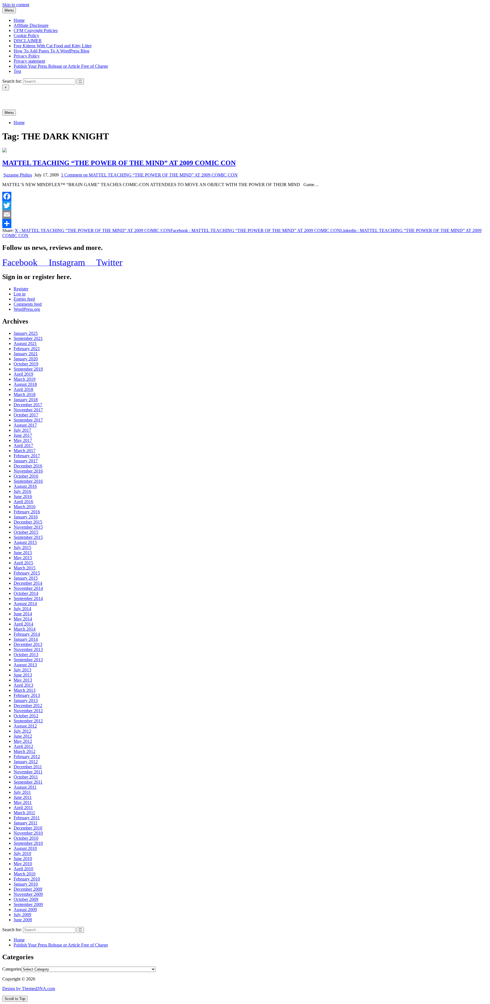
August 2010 (25, 848)
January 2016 (26, 516)
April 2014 (23, 624)
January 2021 (26, 353)
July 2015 (22, 547)
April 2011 (23, 807)
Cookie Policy (26, 35)
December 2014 (28, 583)
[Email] (245, 214)
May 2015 (23, 557)
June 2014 (23, 613)
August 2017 (25, 425)
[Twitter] (245, 205)
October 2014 (26, 593)
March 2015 (24, 567)
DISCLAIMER (28, 40)
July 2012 (22, 731)
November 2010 (28, 833)
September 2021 (28, 338)
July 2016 (22, 491)
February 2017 (27, 455)
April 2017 (23, 445)
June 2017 (23, 435)
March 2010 (24, 873)
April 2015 (23, 562)
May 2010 (23, 863)
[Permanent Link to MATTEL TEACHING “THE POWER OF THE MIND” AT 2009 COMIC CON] (4, 150)
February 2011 (27, 817)
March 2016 (24, 506)
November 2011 (28, 771)
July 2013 (22, 669)
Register (21, 288)
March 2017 (24, 450)
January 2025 (26, 333)
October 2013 (26, 654)
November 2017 (28, 409)
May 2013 (23, 680)
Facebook (255, 230)
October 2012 (26, 715)
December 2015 (28, 522)
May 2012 (23, 741)
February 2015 (27, 573)
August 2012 (25, 726)
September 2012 (28, 720)
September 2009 (28, 904)
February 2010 (27, 879)
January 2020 (26, 358)
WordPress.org (27, 309)
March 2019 (24, 379)
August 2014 (25, 603)
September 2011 (28, 782)
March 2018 (24, 394)
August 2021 (25, 343)
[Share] (245, 223)
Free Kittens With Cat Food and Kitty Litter (53, 45)
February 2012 (27, 756)
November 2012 (28, 710)
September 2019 (28, 369)
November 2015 (28, 527)
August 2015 (25, 542)
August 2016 (25, 486)
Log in (20, 294)
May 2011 (23, 802)
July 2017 (22, 430)
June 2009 (23, 919)
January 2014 (26, 639)
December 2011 (28, 766)
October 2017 (26, 414)
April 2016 (23, 501)
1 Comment (149, 175)
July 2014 (22, 608)
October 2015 (26, 532)
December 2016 (28, 465)
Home (19, 20)
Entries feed (24, 299)
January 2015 (26, 578)
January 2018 (26, 399)
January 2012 (26, 761)
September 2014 (28, 598)
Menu (9, 10)
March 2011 (24, 812)
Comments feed (28, 304)
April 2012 (23, 746)
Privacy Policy (27, 56)
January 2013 (26, 700)
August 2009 (25, 909)
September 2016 (28, 481)
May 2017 (23, 440)
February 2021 (27, 348)
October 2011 (26, 777)
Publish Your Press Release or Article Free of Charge (61, 66)
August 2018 (25, 384)
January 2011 (25, 822)
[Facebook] (245, 196)
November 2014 (28, 588)
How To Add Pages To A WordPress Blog (51, 50)
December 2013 (28, 644)
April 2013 (23, 685)
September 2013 (28, 659)
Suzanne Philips (17, 175)
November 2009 (28, 894)
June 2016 (23, 496)
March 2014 (24, 629)
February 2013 (27, 695)
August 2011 (25, 787)
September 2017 (28, 420)
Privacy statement (29, 61)
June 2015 (23, 552)
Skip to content (15, 4)
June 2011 (23, 797)
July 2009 (22, 914)
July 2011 (22, 792)
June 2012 (23, 736)
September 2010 (28, 843)
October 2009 (26, 899)
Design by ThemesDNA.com (28, 988)
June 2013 (23, 675)
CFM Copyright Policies (36, 30)
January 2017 (26, 460)
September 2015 (28, 537)
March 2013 (24, 690)
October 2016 (26, 476)
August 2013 (25, 664)
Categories (11, 969)
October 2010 (26, 838)
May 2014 (23, 618)
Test (17, 71)
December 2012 (28, 705)
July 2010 (22, 853)
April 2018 (23, 389)
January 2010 (26, 884)
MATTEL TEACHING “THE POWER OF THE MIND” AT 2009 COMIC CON (119, 163)
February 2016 (27, 511)
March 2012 (24, 751)
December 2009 (28, 889)
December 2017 (28, 404)
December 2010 (28, 828)
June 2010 (23, 858)
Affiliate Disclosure (31, 25)
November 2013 (28, 649)
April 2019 (23, 374)
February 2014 (27, 634)
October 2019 (26, 363)
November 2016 (28, 471)
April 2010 (23, 868)
